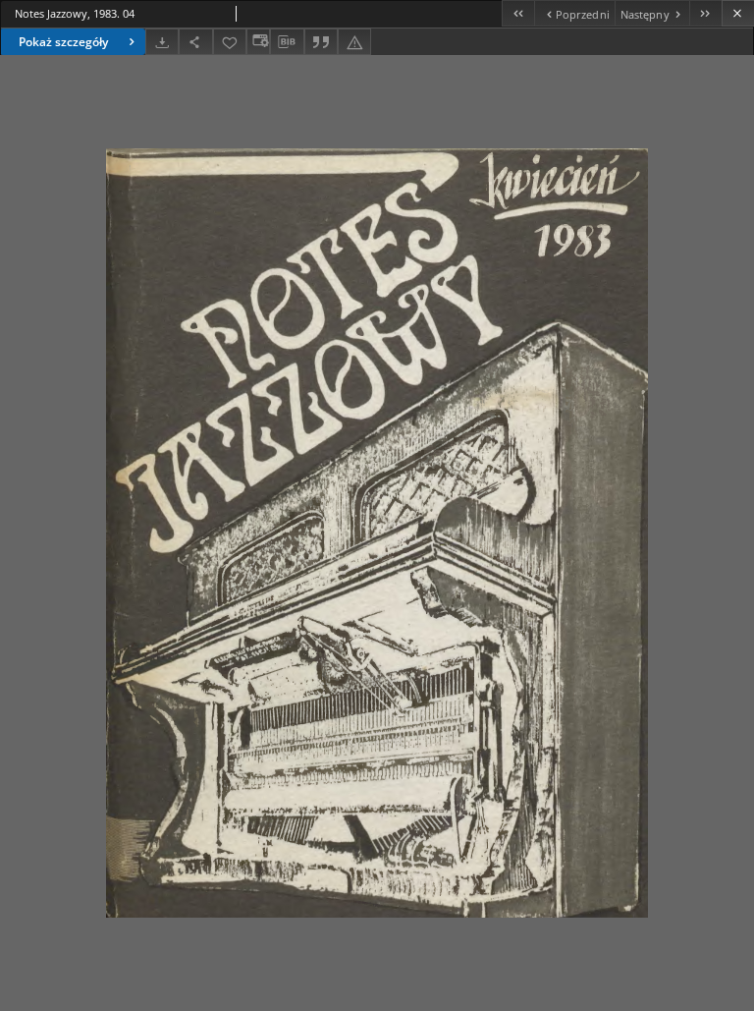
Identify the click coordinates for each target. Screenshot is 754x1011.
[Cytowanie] (321, 41)
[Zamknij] (738, 13)
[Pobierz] (162, 41)
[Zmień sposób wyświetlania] (258, 41)
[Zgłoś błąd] (354, 41)
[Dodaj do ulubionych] (229, 41)
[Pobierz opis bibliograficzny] (286, 42)
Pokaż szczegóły (63, 41)
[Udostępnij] (195, 41)
